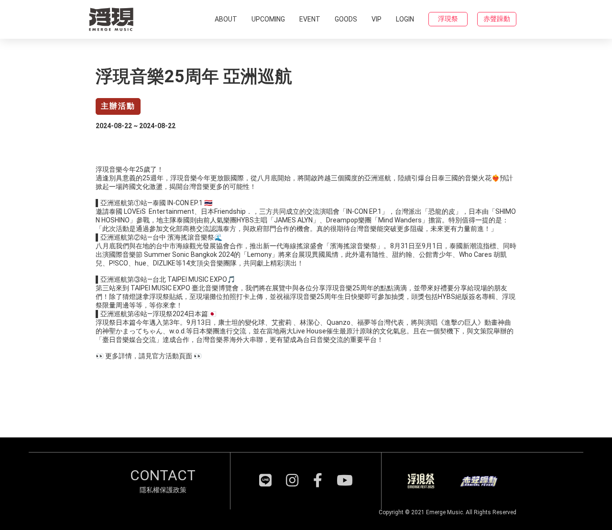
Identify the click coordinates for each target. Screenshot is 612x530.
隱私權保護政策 (163, 490)
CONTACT (163, 475)
